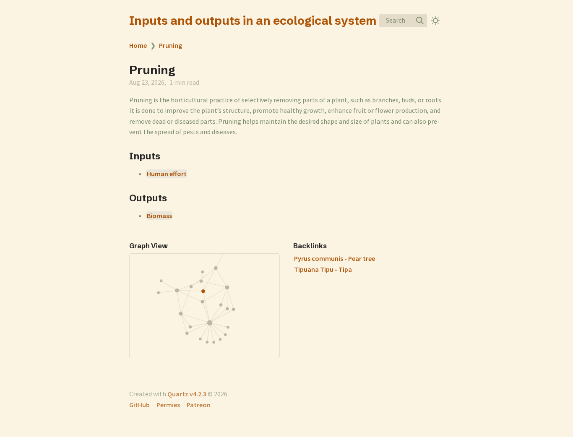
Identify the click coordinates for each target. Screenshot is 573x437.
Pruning (170, 45)
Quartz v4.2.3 (186, 394)
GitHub (139, 405)
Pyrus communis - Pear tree (334, 258)
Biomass (159, 215)
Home (138, 45)
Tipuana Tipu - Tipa (323, 269)
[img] (420, 20)
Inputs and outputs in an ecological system (252, 20)
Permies (168, 405)
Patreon (199, 405)
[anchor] (168, 156)
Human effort (167, 173)
